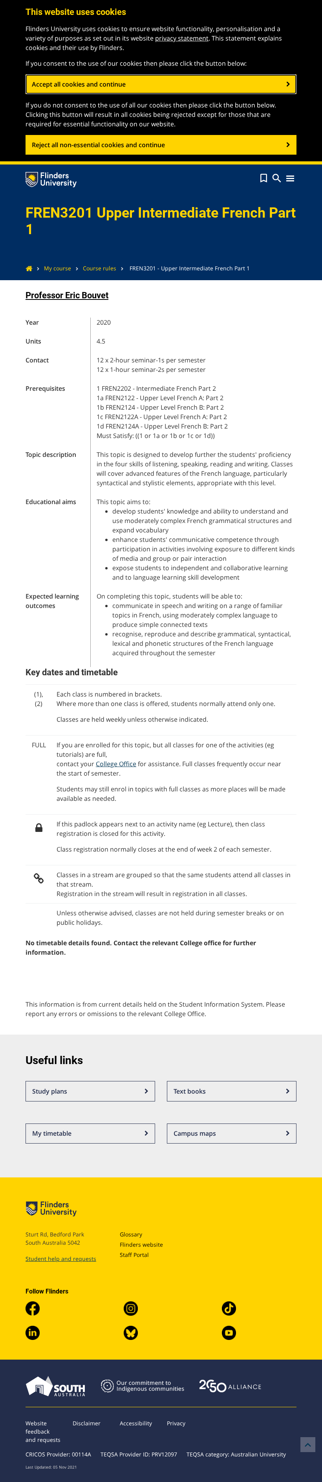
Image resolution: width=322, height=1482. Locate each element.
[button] (263, 178)
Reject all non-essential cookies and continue (98, 144)
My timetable (51, 1133)
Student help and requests (61, 1258)
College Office (116, 763)
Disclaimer (87, 1423)
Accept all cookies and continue (79, 84)
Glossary (131, 1234)
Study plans (49, 1091)
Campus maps (195, 1133)
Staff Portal (134, 1254)
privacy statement (182, 38)
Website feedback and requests (43, 1431)
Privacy (176, 1423)
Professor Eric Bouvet (67, 295)
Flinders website (141, 1244)
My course (57, 268)
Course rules (99, 268)
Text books (190, 1091)
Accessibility (136, 1423)
